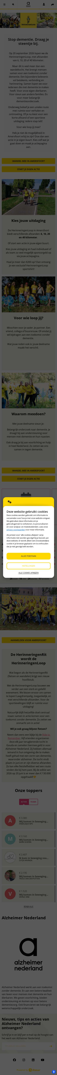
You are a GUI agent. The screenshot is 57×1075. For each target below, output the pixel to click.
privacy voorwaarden (16, 529)
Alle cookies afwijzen (29, 573)
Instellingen (28, 566)
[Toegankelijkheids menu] (54, 1072)
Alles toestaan (28, 556)
